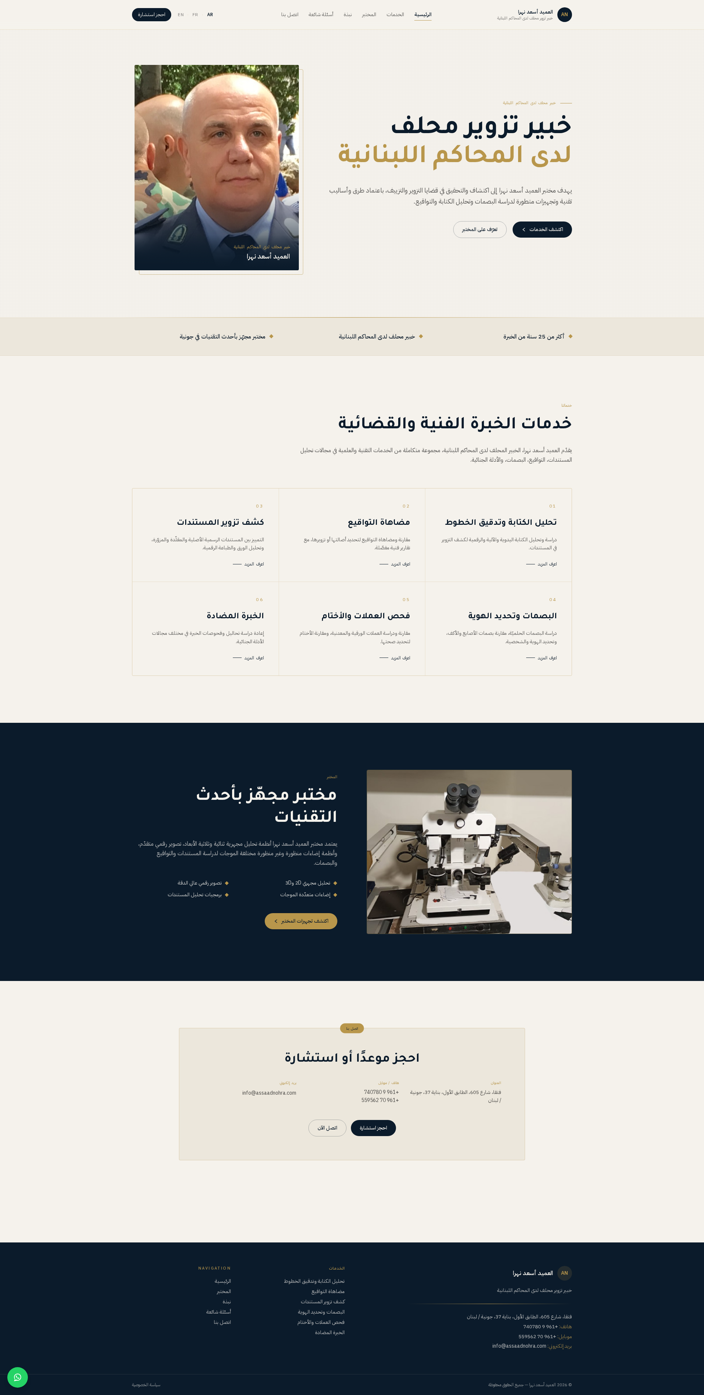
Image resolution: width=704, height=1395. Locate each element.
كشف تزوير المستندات (323, 1302)
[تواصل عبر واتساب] (17, 1377)
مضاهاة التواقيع (328, 1291)
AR (210, 14)
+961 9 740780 (381, 1092)
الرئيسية (423, 14)
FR (195, 14)
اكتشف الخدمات (546, 229)
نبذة (348, 14)
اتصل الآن (327, 1128)
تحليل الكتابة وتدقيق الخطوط (314, 1281)
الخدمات (395, 14)
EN (181, 14)
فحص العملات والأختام (321, 1322)
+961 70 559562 (380, 1100)
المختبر (369, 14)
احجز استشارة (151, 14)
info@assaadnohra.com (269, 1093)
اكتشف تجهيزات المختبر (305, 921)
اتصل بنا (289, 14)
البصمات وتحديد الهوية (321, 1312)
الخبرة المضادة (330, 1332)
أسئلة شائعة (321, 14)
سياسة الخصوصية (146, 1385)
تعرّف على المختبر (480, 229)
